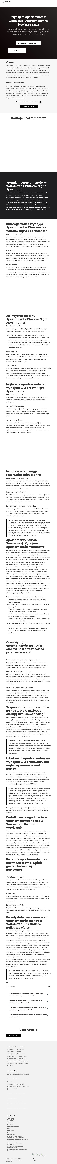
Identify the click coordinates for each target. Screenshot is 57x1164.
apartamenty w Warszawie (25, 267)
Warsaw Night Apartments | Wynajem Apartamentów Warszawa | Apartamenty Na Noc (18, 1086)
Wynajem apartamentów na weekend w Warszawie (15, 1147)
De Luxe (10, 1119)
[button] (29, 994)
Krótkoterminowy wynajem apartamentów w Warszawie (15, 1137)
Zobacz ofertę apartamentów (27, 102)
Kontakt (9, 1132)
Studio (10, 1120)
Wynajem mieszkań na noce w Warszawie (15, 1143)
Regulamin (10, 1124)
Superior (10, 1118)
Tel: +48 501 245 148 (13, 1078)
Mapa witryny (11, 1134)
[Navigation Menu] (54, 2)
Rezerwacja (10, 1130)
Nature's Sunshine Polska (19, 1093)
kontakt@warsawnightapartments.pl (18, 1074)
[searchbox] (28, 986)
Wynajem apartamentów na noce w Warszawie (17, 1140)
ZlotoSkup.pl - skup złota (19, 1101)
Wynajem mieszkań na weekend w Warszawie (17, 1150)
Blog (8, 1128)
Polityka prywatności (13, 1126)
